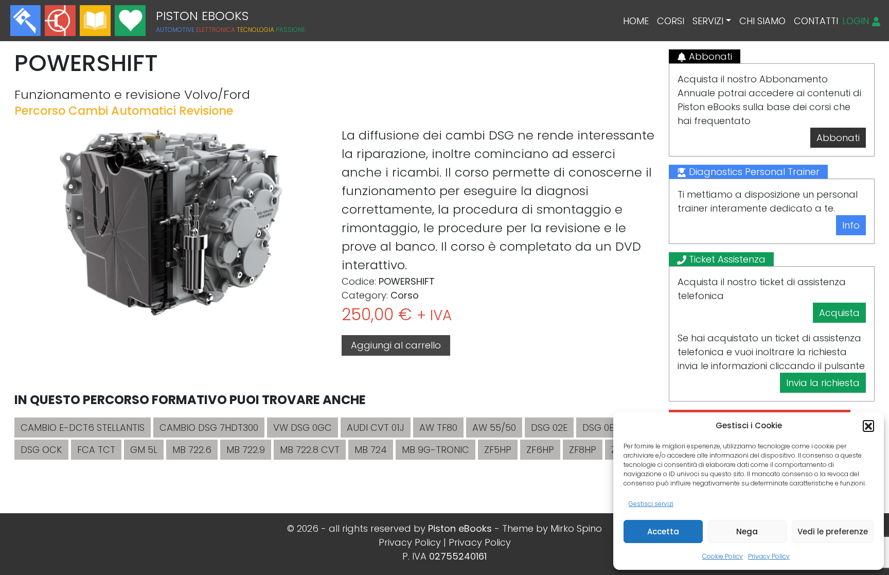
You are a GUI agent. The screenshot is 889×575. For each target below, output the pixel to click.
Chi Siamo (762, 20)
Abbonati (838, 137)
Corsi (670, 20)
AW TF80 (438, 427)
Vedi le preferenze (832, 531)
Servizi (707, 20)
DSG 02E (549, 427)
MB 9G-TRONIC (435, 449)
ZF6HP (540, 449)
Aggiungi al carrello (396, 345)
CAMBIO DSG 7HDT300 (208, 427)
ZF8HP (582, 449)
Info (851, 225)
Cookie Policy (722, 556)
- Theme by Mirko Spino (548, 528)
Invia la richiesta (823, 382)
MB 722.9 (245, 449)
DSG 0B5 (601, 427)
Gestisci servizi (651, 503)
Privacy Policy (769, 556)
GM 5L (143, 449)
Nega (747, 531)
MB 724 (370, 449)
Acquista (839, 312)
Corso (404, 295)
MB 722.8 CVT (310, 449)
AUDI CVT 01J (375, 427)
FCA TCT (96, 449)
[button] (868, 426)
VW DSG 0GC (302, 427)
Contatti (816, 20)
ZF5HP (497, 449)
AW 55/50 (494, 427)
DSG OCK (41, 449)
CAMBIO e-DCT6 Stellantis (83, 427)
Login (857, 20)
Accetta (663, 531)
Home (636, 20)
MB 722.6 (191, 449)
